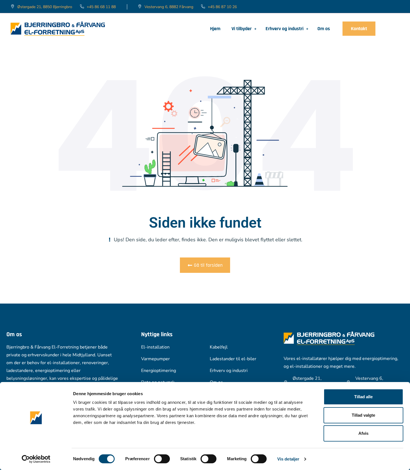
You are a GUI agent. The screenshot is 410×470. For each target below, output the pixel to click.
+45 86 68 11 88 (101, 6)
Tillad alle (363, 396)
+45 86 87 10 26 (222, 6)
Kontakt (359, 28)
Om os (323, 28)
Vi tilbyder (241, 28)
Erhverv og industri (284, 28)
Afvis (363, 433)
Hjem (215, 28)
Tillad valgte (363, 415)
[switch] (162, 458)
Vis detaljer (288, 459)
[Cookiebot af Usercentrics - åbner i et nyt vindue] (36, 459)
